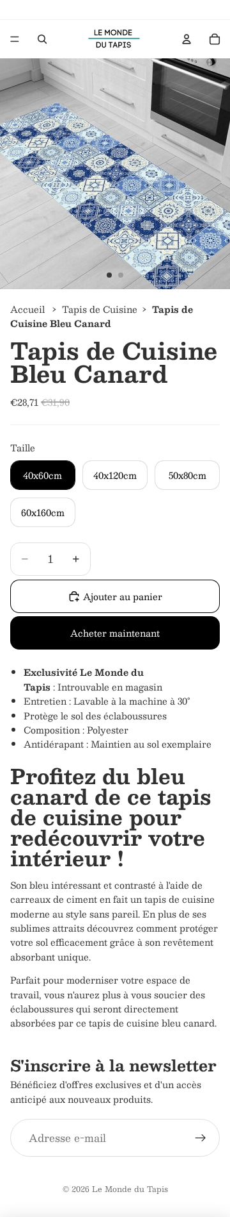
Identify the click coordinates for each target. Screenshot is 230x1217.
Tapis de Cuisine (99, 309)
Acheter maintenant (115, 633)
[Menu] (14, 39)
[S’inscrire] (200, 1138)
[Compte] (186, 39)
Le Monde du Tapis (130, 1188)
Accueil (27, 309)
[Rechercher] (42, 39)
